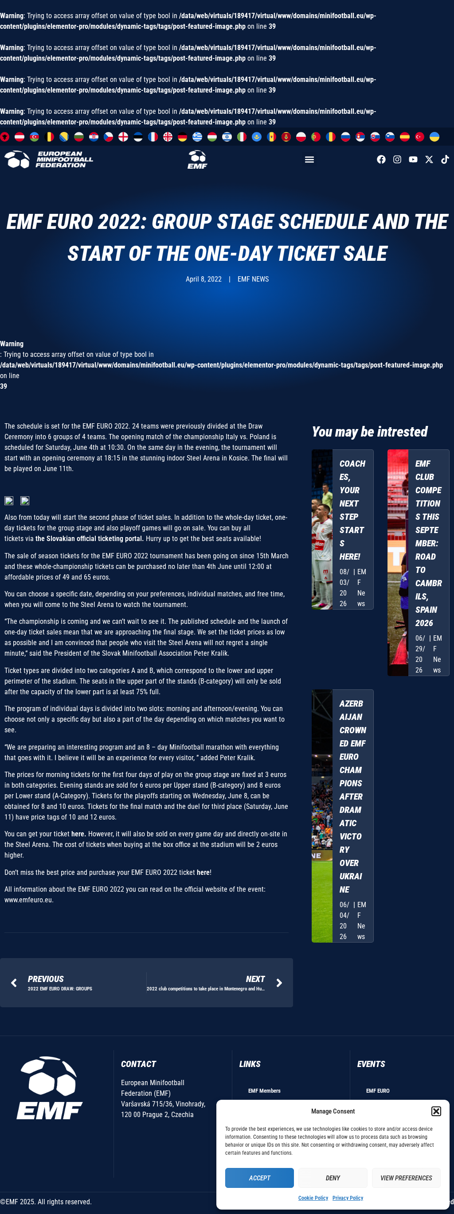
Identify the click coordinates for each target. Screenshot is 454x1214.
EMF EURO (378, 1090)
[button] (436, 1111)
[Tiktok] (445, 159)
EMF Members (264, 1090)
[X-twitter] (429, 159)
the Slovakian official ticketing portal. (90, 538)
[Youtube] (413, 159)
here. (78, 834)
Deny (333, 1178)
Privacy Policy (348, 1198)
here (203, 872)
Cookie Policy (313, 1198)
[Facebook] (381, 159)
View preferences (406, 1178)
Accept (259, 1178)
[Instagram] (397, 159)
